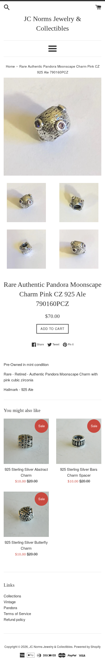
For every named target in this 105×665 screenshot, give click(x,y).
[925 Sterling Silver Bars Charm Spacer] (78, 441)
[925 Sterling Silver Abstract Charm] (26, 441)
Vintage (10, 601)
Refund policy (14, 619)
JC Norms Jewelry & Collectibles (52, 23)
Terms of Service (17, 613)
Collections (12, 595)
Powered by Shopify (87, 646)
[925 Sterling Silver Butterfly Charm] (26, 514)
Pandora (10, 607)
